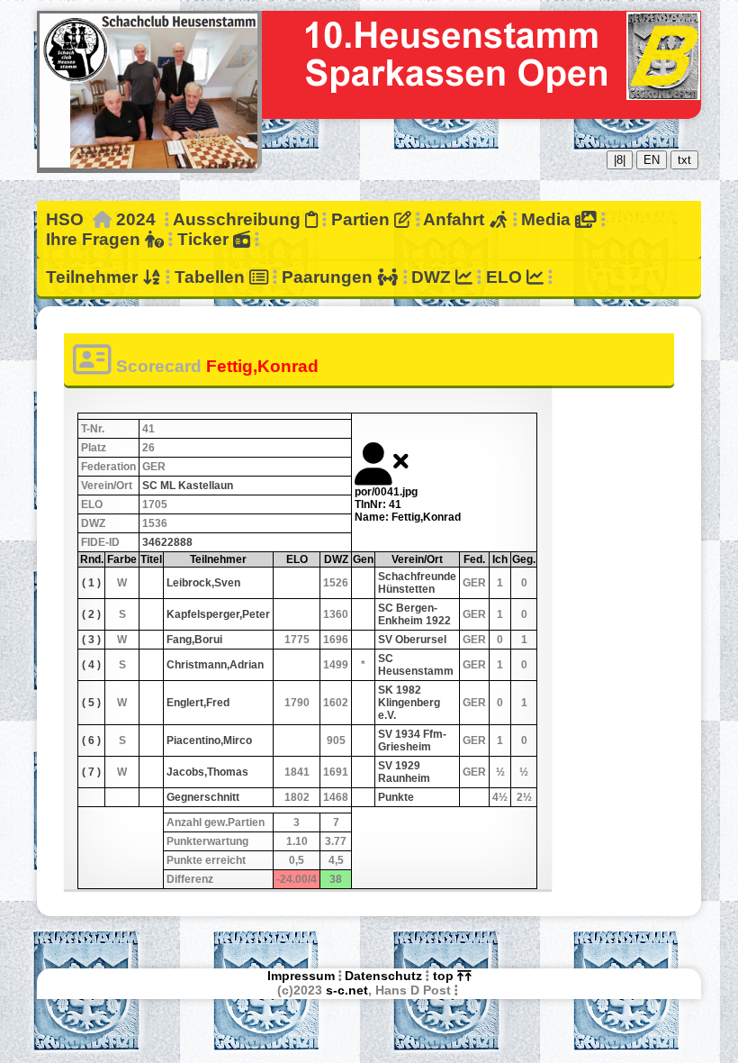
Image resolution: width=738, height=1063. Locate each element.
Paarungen (329, 277)
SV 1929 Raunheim (404, 772)
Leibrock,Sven (203, 583)
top (445, 975)
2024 (136, 219)
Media (548, 219)
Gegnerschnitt (202, 797)
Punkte (396, 797)
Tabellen (212, 277)
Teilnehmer (94, 277)
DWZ (433, 277)
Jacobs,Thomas (207, 772)
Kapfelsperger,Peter (218, 614)
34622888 (167, 542)
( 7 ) (91, 772)
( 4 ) (91, 665)
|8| (620, 160)
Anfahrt (456, 219)
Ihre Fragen (95, 239)
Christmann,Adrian (215, 665)
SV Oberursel (412, 639)
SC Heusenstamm (416, 664)
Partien (362, 219)
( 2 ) (91, 614)
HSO (65, 219)
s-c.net (347, 990)
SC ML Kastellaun (187, 485)
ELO (506, 277)
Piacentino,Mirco (209, 740)
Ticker (205, 239)
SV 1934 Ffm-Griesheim (412, 740)
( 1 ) (91, 583)
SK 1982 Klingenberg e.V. (409, 703)
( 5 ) (91, 702)
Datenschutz (383, 975)
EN (652, 160)
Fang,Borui (194, 639)
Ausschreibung (239, 219)
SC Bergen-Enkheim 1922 (414, 614)
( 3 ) (91, 639)
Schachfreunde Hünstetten (417, 582)
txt (684, 160)
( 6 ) (91, 740)
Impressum (301, 975)
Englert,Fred (198, 702)
